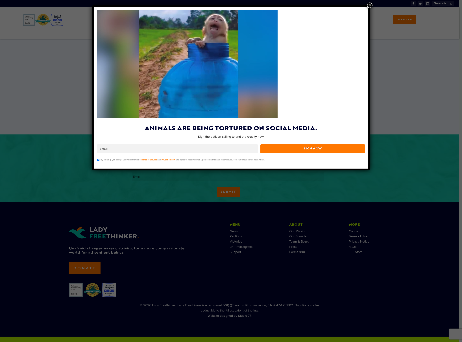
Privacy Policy (168, 160)
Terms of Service (149, 160)
